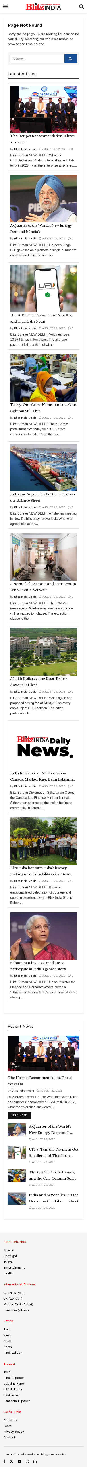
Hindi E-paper (13, 1377)
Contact (9, 1437)
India (6, 1372)
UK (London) (12, 1298)
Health (8, 1273)
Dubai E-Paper (14, 1383)
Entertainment (14, 1267)
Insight (8, 1261)
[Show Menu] (5, 6)
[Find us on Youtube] (19, 1461)
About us (10, 1420)
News (15, 1067)
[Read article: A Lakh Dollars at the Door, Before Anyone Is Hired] (43, 652)
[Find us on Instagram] (27, 1461)
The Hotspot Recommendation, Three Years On (42, 139)
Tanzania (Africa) (16, 1310)
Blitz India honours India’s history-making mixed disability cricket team (41, 871)
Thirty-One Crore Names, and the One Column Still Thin (43, 408)
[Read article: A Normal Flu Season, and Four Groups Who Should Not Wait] (43, 557)
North (7, 1347)
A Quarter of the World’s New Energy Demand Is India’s (41, 228)
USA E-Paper (12, 1389)
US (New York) (14, 1292)
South (7, 1341)
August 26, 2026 (53, 238)
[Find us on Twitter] (11, 1461)
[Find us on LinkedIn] (35, 1461)
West (7, 1335)
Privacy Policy (13, 1431)
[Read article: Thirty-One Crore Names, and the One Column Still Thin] (43, 378)
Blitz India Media (25, 149)
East (6, 1329)
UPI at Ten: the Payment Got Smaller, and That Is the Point (41, 318)
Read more (21, 1115)
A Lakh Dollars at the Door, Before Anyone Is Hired (38, 681)
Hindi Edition (12, 1352)
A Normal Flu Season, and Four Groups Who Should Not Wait (43, 587)
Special (8, 1250)
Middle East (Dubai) (18, 1304)
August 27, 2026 (53, 149)
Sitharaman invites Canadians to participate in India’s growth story (38, 966)
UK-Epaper (11, 1395)
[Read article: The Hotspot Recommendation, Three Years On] (43, 109)
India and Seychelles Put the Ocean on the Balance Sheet (42, 497)
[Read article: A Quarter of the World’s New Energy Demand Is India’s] (43, 198)
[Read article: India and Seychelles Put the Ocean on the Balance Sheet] (43, 467)
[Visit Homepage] (43, 6)
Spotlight (10, 1256)
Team (7, 1426)
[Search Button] (81, 6)
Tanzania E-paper (16, 1401)
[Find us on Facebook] (4, 1461)
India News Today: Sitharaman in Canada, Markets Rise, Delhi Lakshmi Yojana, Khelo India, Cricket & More (41, 777)
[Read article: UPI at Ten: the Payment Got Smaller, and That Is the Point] (43, 288)
